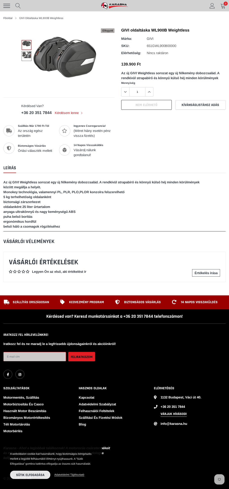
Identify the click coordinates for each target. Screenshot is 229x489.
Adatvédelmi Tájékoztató (69, 474)
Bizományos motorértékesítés (26, 417)
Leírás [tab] (9, 168)
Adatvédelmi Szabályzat (97, 404)
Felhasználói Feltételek (96, 411)
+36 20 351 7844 (36, 112)
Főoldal (8, 18)
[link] (7, 374)
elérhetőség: (131, 53)
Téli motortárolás (16, 424)
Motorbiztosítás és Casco (23, 404)
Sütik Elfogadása (30, 475)
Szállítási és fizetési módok (100, 417)
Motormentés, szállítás (21, 397)
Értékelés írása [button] (206, 273)
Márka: (126, 38)
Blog (82, 424)
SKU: (125, 46)
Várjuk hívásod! (174, 414)
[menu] (6, 5)
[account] (212, 6)
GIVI (150, 38)
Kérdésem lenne (67, 113)
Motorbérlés (12, 431)
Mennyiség (128, 83)
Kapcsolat (86, 397)
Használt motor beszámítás (24, 411)
